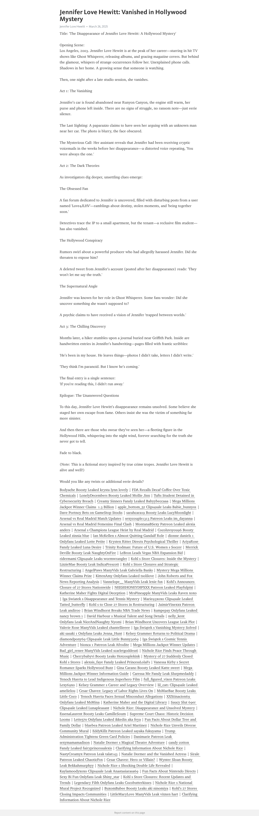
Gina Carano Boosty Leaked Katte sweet (148, 668)
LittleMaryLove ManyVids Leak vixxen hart (144, 794)
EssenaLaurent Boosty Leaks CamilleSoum (93, 714)
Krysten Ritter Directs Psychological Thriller (143, 541)
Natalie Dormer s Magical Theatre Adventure (129, 742)
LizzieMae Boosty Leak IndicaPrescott (89, 564)
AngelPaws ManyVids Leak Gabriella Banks (119, 570)
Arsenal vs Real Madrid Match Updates (90, 518)
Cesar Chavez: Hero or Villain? (131, 759)
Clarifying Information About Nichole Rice (149, 748)
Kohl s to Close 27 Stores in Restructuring (121, 604)
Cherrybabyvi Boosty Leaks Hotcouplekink (106, 656)
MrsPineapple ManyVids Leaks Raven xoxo (163, 593)
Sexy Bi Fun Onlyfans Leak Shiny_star (89, 777)
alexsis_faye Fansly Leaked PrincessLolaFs (117, 662)
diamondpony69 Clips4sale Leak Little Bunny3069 (99, 639)
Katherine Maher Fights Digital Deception (92, 593)
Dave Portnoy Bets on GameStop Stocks (91, 512)
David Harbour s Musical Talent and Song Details (125, 616)
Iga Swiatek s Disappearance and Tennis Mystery (101, 599)
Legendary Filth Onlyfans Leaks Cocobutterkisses (112, 782)
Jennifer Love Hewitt (72, 26)
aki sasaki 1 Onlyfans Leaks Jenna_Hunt (91, 633)
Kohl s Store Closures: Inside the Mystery (163, 558)
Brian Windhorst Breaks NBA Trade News (117, 610)
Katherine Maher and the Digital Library (135, 702)
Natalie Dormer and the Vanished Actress (153, 754)
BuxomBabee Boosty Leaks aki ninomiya (136, 788)
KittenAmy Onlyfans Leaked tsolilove (125, 576)
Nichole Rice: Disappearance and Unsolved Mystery (154, 708)
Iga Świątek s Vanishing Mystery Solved (165, 627)
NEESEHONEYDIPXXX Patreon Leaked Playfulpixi (154, 587)
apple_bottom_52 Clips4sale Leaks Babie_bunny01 (157, 507)
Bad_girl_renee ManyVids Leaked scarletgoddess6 (99, 650)
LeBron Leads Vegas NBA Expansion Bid (151, 553)
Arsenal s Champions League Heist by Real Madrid (114, 530)
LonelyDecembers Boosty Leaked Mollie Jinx (115, 495)
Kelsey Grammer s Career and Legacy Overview (116, 685)
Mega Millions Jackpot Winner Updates (164, 644)
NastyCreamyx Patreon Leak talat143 (89, 754)
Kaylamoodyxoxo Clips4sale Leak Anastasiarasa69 (99, 771)
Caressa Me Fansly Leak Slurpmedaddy (163, 673)
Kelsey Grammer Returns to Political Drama (160, 633)
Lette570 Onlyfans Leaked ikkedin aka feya (107, 719)
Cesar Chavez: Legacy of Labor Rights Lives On (116, 691)
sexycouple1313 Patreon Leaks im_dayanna (159, 518)
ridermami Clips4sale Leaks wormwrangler (93, 558)
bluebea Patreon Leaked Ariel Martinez (116, 725)
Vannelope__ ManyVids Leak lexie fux (133, 581)
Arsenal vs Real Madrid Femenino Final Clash (96, 524)
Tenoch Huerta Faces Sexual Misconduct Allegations (122, 696)
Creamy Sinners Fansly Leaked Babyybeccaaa (132, 501)
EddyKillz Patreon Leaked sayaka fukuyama (126, 731)
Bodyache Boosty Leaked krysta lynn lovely (94, 490)
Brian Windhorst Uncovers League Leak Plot (160, 622)
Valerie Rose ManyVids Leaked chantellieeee (95, 627)
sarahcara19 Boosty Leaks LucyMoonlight (158, 512)
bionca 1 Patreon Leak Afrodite (104, 644)
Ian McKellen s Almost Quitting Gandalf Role (128, 535)
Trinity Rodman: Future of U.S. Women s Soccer (143, 547)
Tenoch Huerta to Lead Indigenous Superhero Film (100, 679)
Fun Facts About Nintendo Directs (169, 771)
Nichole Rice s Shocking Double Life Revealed (134, 765)
